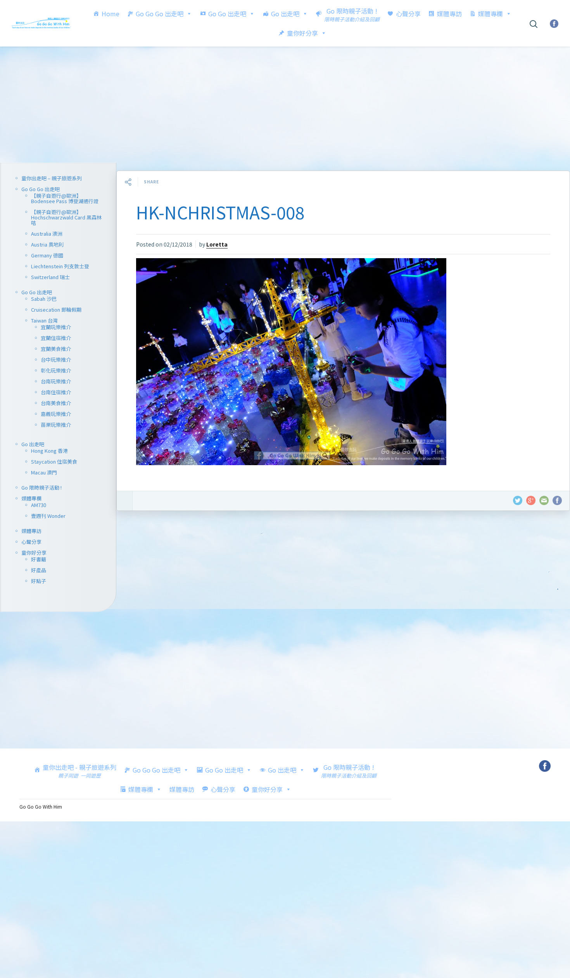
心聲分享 (408, 13)
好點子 (38, 581)
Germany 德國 (47, 255)
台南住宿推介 (56, 392)
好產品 (38, 570)
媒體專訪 (449, 13)
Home (110, 13)
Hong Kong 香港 (49, 450)
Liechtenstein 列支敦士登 (60, 266)
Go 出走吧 (285, 13)
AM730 (38, 505)
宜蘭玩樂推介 (56, 327)
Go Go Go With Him (40, 806)
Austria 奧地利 (47, 244)
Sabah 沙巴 (44, 298)
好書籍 (38, 559)
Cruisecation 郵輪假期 (56, 309)
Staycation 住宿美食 (54, 461)
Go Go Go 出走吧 (159, 13)
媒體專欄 (490, 13)
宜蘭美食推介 (56, 348)
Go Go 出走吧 (227, 13)
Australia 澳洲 (46, 233)
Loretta (217, 244)
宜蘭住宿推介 (56, 338)
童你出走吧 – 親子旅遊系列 (51, 178)
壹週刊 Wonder (48, 515)
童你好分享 (302, 33)
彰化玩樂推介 (56, 370)
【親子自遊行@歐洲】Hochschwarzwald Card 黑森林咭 (66, 217)
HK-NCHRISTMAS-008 (220, 212)
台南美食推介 (56, 403)
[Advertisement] (285, 104)
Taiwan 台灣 (44, 320)
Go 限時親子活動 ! (41, 487)
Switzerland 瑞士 (50, 277)
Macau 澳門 (44, 472)
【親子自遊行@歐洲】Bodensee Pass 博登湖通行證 (64, 198)
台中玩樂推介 (56, 359)
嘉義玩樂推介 (56, 413)
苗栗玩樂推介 (56, 424)
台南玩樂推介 (56, 381)
